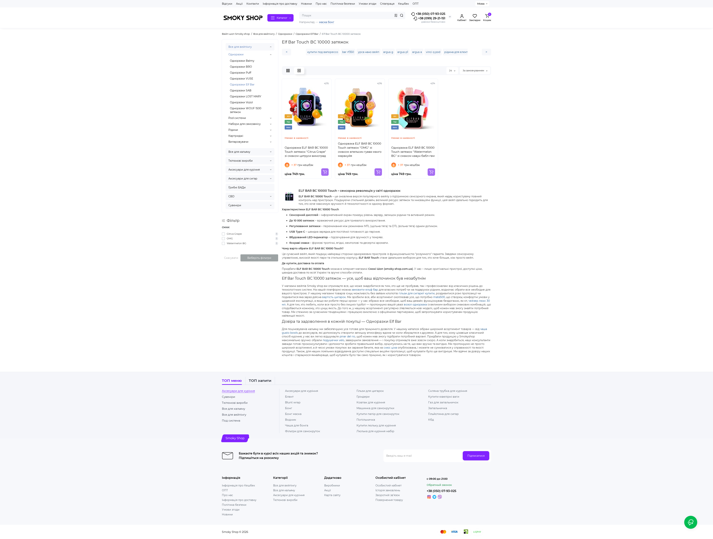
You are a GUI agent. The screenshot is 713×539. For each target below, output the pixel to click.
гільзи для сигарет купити (417, 293)
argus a (417, 52)
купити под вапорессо (322, 52)
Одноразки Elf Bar (242, 84)
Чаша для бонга (296, 425)
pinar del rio (347, 336)
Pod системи (237, 118)
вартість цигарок (334, 297)
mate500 (439, 297)
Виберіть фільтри (259, 258)
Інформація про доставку (280, 3)
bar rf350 (348, 52)
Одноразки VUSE (241, 78)
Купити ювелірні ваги (443, 396)
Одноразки (236, 54)
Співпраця (387, 3)
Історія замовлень (387, 490)
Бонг (288, 408)
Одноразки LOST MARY (245, 96)
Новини (306, 3)
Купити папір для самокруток (377, 414)
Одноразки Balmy (242, 60)
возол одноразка (415, 304)
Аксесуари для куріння (244, 169)
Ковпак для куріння (370, 402)
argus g (388, 52)
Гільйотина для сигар (443, 414)
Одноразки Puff (240, 72)
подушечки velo (333, 340)
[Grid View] (299, 70)
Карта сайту (332, 495)
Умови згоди (367, 3)
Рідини (233, 130)
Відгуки (227, 3)
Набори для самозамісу (244, 124)
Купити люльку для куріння (376, 425)
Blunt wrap (292, 402)
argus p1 (402, 52)
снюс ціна (390, 347)
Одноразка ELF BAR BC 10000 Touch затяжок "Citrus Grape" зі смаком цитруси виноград (306, 152)
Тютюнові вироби (240, 160)
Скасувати (231, 258)
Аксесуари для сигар (242, 178)
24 (450, 70)
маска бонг (326, 22)
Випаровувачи (238, 141)
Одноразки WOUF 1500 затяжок (245, 110)
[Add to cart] (325, 172)
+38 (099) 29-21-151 (431, 18)
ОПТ (416, 3)
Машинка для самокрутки (375, 408)
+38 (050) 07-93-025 (430, 14)
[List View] (288, 70)
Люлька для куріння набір (375, 431)
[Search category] (396, 15)
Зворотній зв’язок (387, 495)
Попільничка (365, 419)
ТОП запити (260, 380)
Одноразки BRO (241, 66)
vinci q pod (433, 52)
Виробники (332, 485)
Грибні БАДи (237, 187)
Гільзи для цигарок (370, 391)
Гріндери (362, 396)
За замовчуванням (474, 70)
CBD (231, 196)
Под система (231, 420)
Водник (290, 419)
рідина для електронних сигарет (466, 52)
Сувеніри (234, 205)
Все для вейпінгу (240, 46)
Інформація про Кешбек (238, 485)
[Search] (402, 15)
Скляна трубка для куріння (447, 391)
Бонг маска (293, 414)
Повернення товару (389, 500)
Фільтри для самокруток (302, 431)
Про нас (321, 3)
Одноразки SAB (240, 90)
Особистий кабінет (388, 485)
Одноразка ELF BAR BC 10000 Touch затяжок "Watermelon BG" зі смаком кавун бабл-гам (413, 152)
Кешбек (403, 3)
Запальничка (437, 408)
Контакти (252, 3)
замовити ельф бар (364, 289)
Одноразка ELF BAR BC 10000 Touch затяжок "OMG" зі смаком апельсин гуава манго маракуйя (360, 150)
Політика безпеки (343, 3)
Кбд (431, 419)
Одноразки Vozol (241, 102)
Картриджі (235, 135)
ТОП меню (232, 380)
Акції (239, 3)
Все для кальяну (239, 151)
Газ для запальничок (443, 402)
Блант (289, 396)
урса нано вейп (368, 52)
